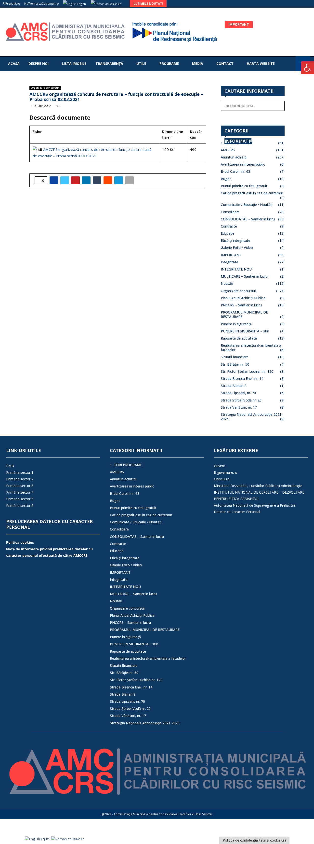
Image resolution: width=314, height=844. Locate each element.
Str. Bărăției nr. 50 (235, 364)
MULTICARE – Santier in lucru (244, 276)
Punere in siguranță (236, 324)
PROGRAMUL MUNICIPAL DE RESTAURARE (244, 314)
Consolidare (230, 212)
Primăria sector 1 (19, 472)
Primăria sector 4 (19, 492)
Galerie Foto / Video (237, 247)
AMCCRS (228, 150)
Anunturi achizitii (234, 157)
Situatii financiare (235, 357)
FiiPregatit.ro (11, 3)
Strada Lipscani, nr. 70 (238, 392)
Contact (225, 63)
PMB (10, 465)
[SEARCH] (280, 106)
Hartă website (261, 63)
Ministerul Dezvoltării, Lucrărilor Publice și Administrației (258, 485)
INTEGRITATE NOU (236, 269)
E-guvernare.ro (225, 472)
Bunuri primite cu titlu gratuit (244, 186)
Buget (226, 178)
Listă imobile (74, 63)
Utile (141, 63)
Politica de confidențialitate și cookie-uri (254, 840)
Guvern (219, 465)
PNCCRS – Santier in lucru (241, 305)
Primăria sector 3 (19, 485)
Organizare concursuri (45, 87)
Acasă (14, 63)
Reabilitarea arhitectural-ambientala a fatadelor (251, 347)
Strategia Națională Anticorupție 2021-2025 (252, 416)
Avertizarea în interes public (243, 164)
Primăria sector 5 (19, 499)
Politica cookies (20, 542)
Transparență (109, 63)
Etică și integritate (235, 240)
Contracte (229, 226)
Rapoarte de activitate (239, 338)
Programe (169, 63)
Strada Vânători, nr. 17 (239, 407)
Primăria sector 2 (19, 479)
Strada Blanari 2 (233, 385)
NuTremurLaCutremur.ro (41, 3)
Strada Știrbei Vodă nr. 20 (241, 400)
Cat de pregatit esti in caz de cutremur (252, 193)
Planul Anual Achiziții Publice (243, 298)
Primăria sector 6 (19, 505)
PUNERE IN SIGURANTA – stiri (245, 331)
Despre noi (38, 63)
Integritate (229, 262)
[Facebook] (290, 64)
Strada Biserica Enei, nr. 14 (242, 378)
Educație (227, 233)
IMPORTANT (231, 255)
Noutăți (227, 283)
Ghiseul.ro (222, 479)
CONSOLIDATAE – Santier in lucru (248, 219)
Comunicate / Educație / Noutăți (246, 204)
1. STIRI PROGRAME (237, 143)
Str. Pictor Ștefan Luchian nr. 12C (247, 371)
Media (197, 63)
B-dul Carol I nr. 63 (235, 171)
